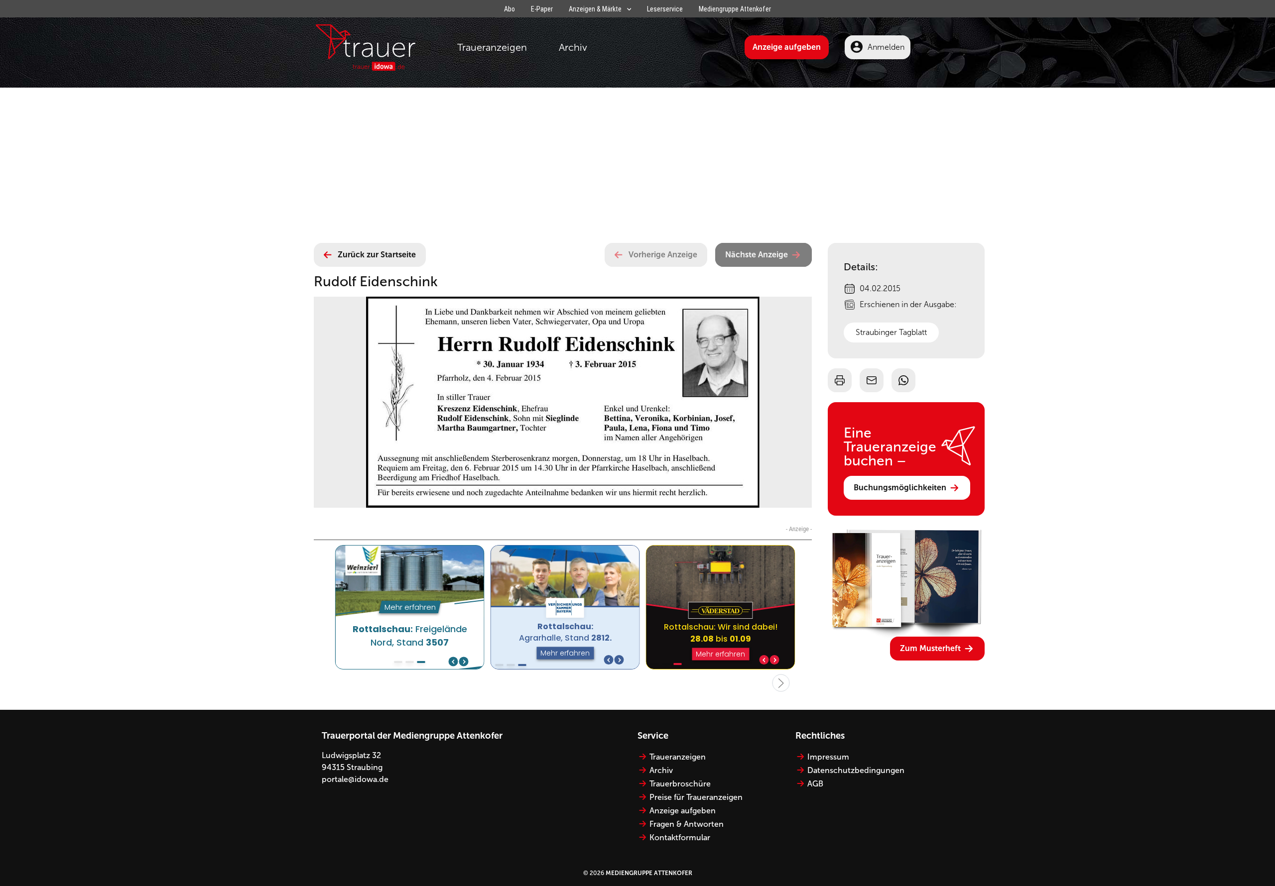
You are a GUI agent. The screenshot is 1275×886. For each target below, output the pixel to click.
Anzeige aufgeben (787, 47)
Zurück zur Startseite (377, 254)
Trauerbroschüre (680, 783)
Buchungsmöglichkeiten (900, 487)
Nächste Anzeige (756, 254)
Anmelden (886, 47)
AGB (815, 783)
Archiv (573, 47)
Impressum (828, 757)
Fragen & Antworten (686, 824)
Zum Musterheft (930, 648)
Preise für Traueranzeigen (696, 797)
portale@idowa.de (355, 779)
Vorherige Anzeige (663, 254)
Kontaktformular (679, 837)
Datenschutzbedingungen (855, 770)
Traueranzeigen (492, 47)
